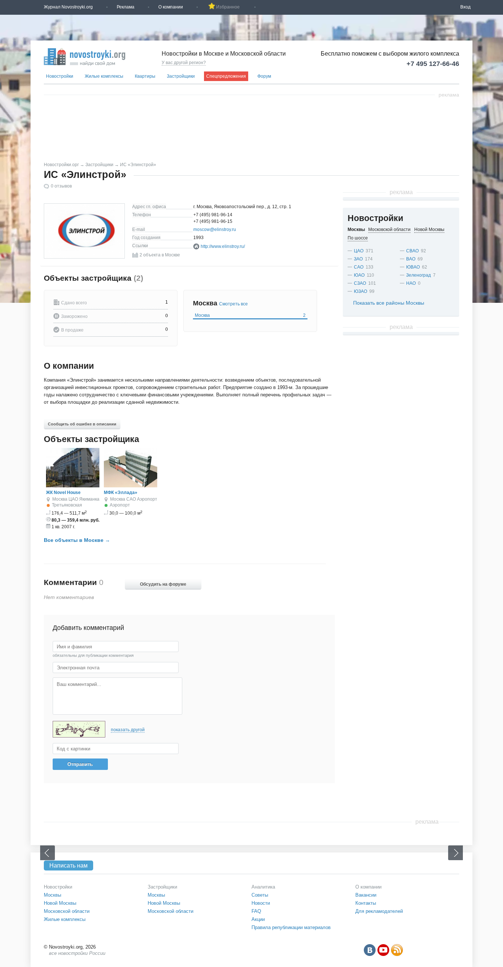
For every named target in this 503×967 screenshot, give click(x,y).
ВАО (410, 259)
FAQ (256, 911)
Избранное (228, 7)
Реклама (125, 7)
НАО (411, 283)
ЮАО (359, 275)
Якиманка (89, 499)
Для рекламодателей (379, 911)
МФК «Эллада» (120, 492)
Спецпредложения (226, 76)
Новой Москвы (60, 903)
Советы (260, 895)
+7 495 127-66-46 (433, 63)
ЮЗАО (360, 291)
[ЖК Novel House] (72, 485)
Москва (250, 315)
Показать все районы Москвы (388, 303)
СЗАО (360, 283)
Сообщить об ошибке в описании (82, 424)
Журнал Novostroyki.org (68, 7)
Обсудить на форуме (163, 584)
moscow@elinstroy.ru (214, 229)
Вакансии (365, 895)
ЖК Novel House (63, 492)
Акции (258, 919)
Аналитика (263, 887)
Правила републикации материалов (291, 927)
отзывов (61, 186)
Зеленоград (418, 275)
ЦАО (73, 499)
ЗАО (358, 259)
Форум (264, 76)
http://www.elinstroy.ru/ (223, 246)
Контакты (365, 903)
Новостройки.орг (61, 164)
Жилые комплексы (104, 76)
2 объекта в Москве (160, 254)
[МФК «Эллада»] (130, 485)
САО (131, 499)
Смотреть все (233, 303)
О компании (170, 7)
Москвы (52, 895)
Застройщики (181, 76)
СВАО (412, 250)
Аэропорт (147, 499)
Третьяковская (67, 505)
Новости (261, 903)
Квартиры (145, 76)
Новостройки (59, 76)
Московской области (66, 911)
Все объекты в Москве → (77, 540)
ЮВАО (413, 267)
